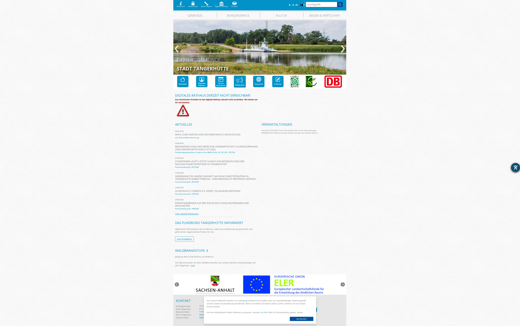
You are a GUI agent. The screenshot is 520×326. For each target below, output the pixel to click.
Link (192, 265)
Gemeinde (195, 15)
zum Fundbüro (184, 239)
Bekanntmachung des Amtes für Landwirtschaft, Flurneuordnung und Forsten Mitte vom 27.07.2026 (216, 148)
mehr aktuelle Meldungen (187, 214)
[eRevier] (278, 81)
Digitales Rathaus (221, 5)
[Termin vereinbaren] (221, 81)
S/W (303, 5)
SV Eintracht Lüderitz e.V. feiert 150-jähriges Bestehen (207, 191)
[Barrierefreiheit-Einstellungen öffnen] (515, 167)
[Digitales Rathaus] (202, 81)
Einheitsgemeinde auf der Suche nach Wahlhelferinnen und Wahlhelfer (212, 204)
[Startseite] (183, 81)
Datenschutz (193, 5)
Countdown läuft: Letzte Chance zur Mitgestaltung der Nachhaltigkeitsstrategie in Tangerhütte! (209, 163)
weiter (343, 48)
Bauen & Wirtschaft (324, 15)
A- (290, 4)
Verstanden (301, 319)
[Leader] (311, 81)
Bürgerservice (238, 15)
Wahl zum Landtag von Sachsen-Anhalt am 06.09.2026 (207, 134)
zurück (177, 48)
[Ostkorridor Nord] (333, 81)
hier (266, 312)
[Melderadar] (240, 81)
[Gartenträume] (294, 81)
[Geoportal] (259, 81)
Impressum (181, 5)
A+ (296, 4)
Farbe (301, 5)
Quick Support (206, 5)
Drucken (234, 5)
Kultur (281, 15)
